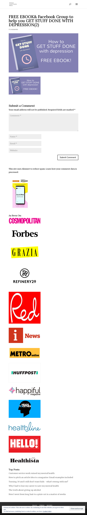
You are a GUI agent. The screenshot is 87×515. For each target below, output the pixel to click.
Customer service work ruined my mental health (32, 473)
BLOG (34, 505)
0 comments (13, 29)
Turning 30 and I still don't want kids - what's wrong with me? (39, 481)
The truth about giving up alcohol (25, 490)
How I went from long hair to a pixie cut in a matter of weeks (37, 494)
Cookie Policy (47, 511)
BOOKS (49, 505)
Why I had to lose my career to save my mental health (34, 486)
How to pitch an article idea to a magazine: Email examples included (41, 477)
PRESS (41, 505)
